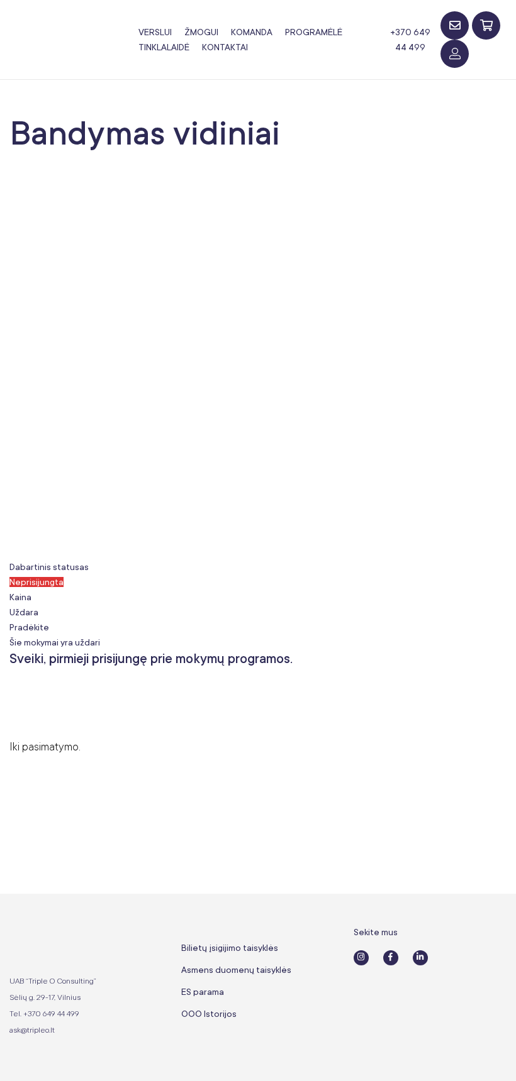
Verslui (155, 32)
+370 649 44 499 (410, 39)
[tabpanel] (258, 702)
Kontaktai (225, 47)
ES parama (202, 992)
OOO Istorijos (209, 1014)
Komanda (251, 32)
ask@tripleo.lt (32, 1030)
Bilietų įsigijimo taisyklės (229, 948)
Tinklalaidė (163, 47)
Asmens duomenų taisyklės (236, 970)
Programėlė (313, 32)
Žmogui (201, 32)
